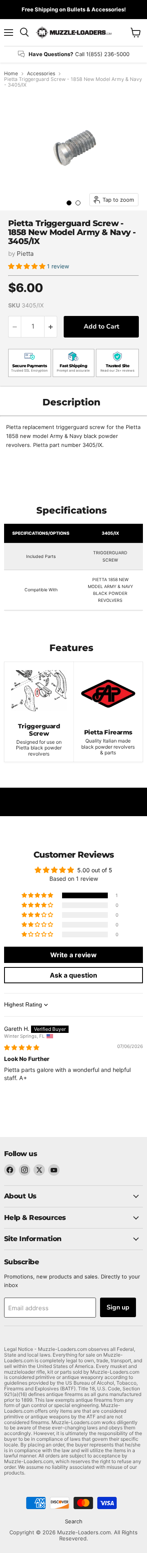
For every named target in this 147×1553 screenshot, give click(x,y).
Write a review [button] (73, 955)
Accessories (41, 73)
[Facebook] (10, 1170)
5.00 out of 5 (94, 870)
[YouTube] (54, 1170)
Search (73, 1521)
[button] (27, 266)
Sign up (118, 1307)
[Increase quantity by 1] (51, 326)
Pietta (25, 253)
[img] (21, 1047)
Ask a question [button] (73, 975)
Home (11, 73)
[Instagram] (24, 1170)
